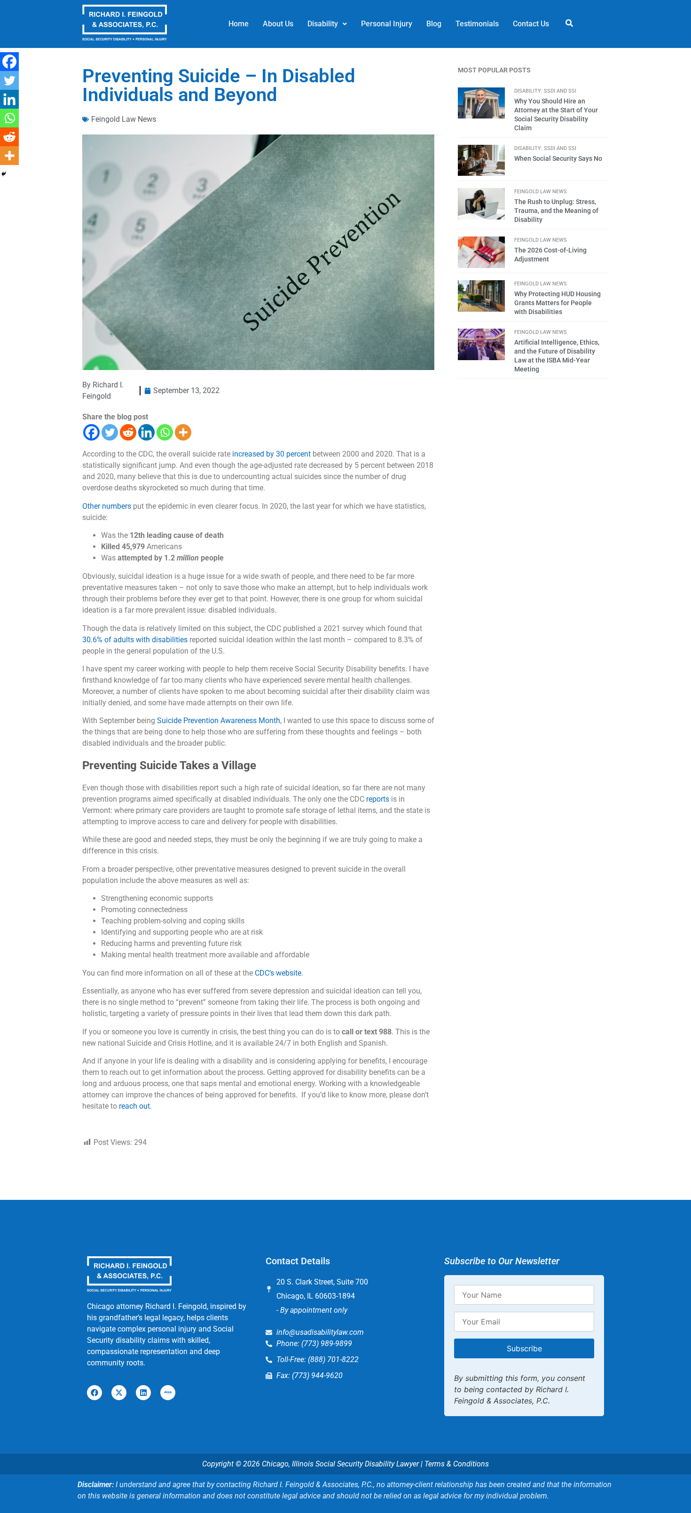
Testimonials (477, 23)
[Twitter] (110, 432)
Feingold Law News (123, 119)
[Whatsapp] (165, 432)
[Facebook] (91, 432)
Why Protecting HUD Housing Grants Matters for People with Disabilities (557, 302)
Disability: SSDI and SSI (545, 91)
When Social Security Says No (558, 158)
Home (238, 23)
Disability (322, 23)
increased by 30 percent (271, 453)
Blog (433, 23)
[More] (183, 432)
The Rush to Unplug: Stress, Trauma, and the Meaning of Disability (556, 210)
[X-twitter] (118, 1392)
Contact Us (531, 23)
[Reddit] (128, 432)
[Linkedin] (146, 432)
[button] (327, 24)
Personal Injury (386, 23)
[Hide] (4, 174)
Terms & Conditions (456, 1463)
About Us (278, 23)
